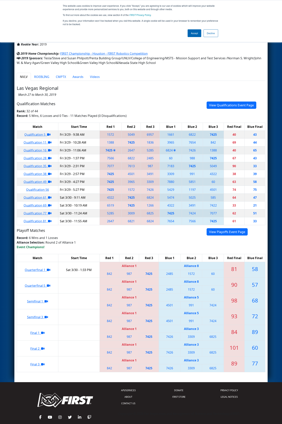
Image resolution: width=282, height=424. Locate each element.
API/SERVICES (128, 390)
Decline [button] (211, 33)
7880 (170, 182)
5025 (192, 197)
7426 (192, 150)
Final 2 (35, 348)
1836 (150, 142)
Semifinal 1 (36, 301)
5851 (192, 182)
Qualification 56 (37, 190)
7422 (213, 205)
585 (213, 197)
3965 (170, 142)
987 (150, 166)
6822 (192, 134)
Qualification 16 (36, 150)
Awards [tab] (78, 77)
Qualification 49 (36, 182)
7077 (110, 166)
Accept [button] (194, 33)
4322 (213, 174)
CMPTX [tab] (61, 77)
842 (213, 142)
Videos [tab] (95, 77)
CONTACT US (128, 403)
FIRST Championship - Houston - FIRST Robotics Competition (104, 53)
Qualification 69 (36, 205)
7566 (110, 158)
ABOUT (128, 396)
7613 (131, 166)
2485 (150, 158)
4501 (131, 174)
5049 (131, 134)
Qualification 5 (35, 134)
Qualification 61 (36, 197)
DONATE (178, 390)
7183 (170, 166)
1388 (110, 142)
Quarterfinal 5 (36, 285)
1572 (110, 134)
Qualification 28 (36, 158)
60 (170, 158)
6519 (110, 205)
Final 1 (35, 333)
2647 (131, 150)
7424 (192, 213)
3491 (150, 174)
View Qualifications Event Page (231, 105)
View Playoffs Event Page (227, 232)
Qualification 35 (36, 166)
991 (192, 174)
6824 (169, 150)
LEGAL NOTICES (229, 396)
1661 (170, 134)
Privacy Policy (140, 15)
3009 (131, 213)
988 (192, 158)
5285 (150, 150)
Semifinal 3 (36, 317)
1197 (192, 190)
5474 (170, 197)
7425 (213, 134)
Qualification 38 (36, 174)
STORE (179, 396)
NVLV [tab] (24, 77)
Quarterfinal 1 (36, 270)
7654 (192, 142)
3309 (170, 174)
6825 (150, 213)
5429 (170, 190)
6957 (150, 134)
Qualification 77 (36, 213)
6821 (131, 221)
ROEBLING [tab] (41, 77)
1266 (150, 205)
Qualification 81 (36, 221)
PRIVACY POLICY (229, 390)
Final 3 (35, 364)
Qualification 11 (36, 142)
